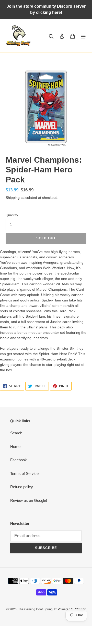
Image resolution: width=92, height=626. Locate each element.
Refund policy (21, 487)
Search (16, 433)
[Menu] (83, 36)
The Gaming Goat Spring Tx (37, 609)
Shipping (13, 197)
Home (15, 446)
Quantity (12, 215)
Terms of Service (24, 473)
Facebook (18, 460)
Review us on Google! (28, 500)
